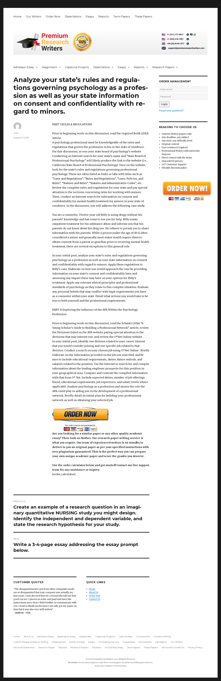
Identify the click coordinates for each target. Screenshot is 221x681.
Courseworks (143, 636)
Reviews (96, 647)
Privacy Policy (195, 647)
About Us (93, 592)
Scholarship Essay (114, 647)
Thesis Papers (143, 16)
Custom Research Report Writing (30, 642)
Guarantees (129, 642)
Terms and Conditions (173, 647)
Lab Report (161, 642)
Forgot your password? (171, 110)
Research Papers (163, 67)
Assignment (49, 67)
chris (15, 133)
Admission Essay (23, 67)
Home (17, 16)
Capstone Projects (77, 67)
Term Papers (121, 16)
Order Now (53, 16)
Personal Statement (24, 647)
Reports (103, 16)
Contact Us (94, 599)
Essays (90, 16)
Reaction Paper (46, 647)
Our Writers (33, 16)
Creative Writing (162, 636)
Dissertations (73, 16)
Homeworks (145, 642)
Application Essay (66, 636)
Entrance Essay (77, 642)
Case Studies (125, 636)
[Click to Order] (100, 419)
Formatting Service (109, 642)
